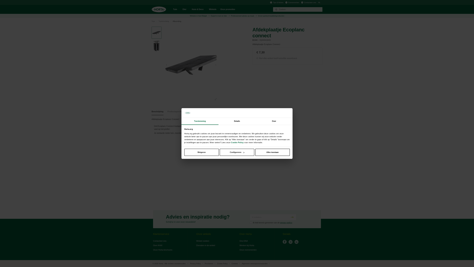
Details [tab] (237, 121)
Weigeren (202, 152)
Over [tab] (274, 121)
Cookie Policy (237, 142)
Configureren (235, 152)
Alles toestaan (272, 152)
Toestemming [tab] (200, 121)
